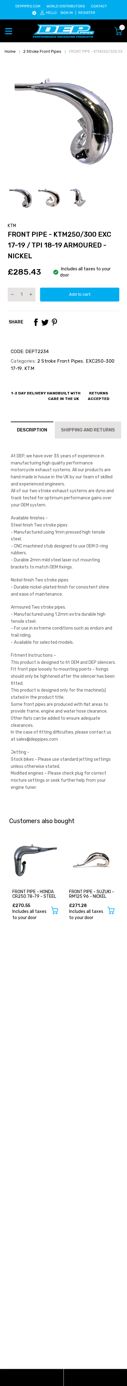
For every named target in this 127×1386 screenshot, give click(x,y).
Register (86, 13)
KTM (12, 225)
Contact (99, 6)
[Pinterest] (54, 322)
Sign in (66, 13)
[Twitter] (45, 322)
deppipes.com (27, 6)
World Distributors (66, 6)
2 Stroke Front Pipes (59, 361)
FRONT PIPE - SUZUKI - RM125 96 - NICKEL (91, 894)
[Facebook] (35, 322)
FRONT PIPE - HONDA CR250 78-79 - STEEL (34, 894)
